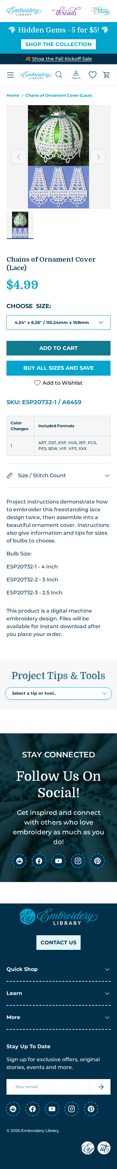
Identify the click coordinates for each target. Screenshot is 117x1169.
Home (12, 95)
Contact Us (58, 942)
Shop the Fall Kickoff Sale (62, 59)
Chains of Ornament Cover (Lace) (58, 95)
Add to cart (58, 348)
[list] (58, 156)
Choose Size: (28, 306)
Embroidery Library (40, 1130)
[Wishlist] (92, 74)
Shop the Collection (58, 44)
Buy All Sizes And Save (58, 368)
